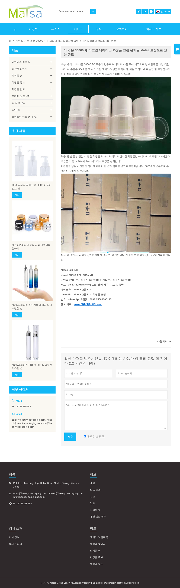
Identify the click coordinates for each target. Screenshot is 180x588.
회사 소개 (152, 29)
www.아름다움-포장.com (88, 304)
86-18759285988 (21, 406)
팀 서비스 (95, 489)
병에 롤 (16, 109)
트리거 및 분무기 (21, 96)
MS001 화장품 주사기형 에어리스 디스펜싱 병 (32, 306)
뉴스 (54, 29)
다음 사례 (162, 341)
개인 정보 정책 (98, 516)
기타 (16, 195)
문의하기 (121, 29)
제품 (31, 29)
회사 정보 (14, 537)
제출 (70, 436)
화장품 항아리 (19, 68)
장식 (98, 29)
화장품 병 (17, 75)
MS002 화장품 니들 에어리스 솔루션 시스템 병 (32, 366)
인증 (92, 503)
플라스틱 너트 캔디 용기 (25, 116)
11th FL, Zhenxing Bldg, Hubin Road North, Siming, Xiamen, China (46, 485)
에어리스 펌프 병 (21, 61)
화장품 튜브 (18, 82)
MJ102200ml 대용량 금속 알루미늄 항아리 (31, 246)
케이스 (78, 29)
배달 (92, 483)
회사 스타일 (15, 543)
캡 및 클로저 (18, 103)
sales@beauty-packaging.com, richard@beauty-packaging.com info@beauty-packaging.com (32, 423)
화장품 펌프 (18, 89)
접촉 (12, 474)
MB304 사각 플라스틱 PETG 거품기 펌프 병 (31, 187)
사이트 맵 (95, 509)
